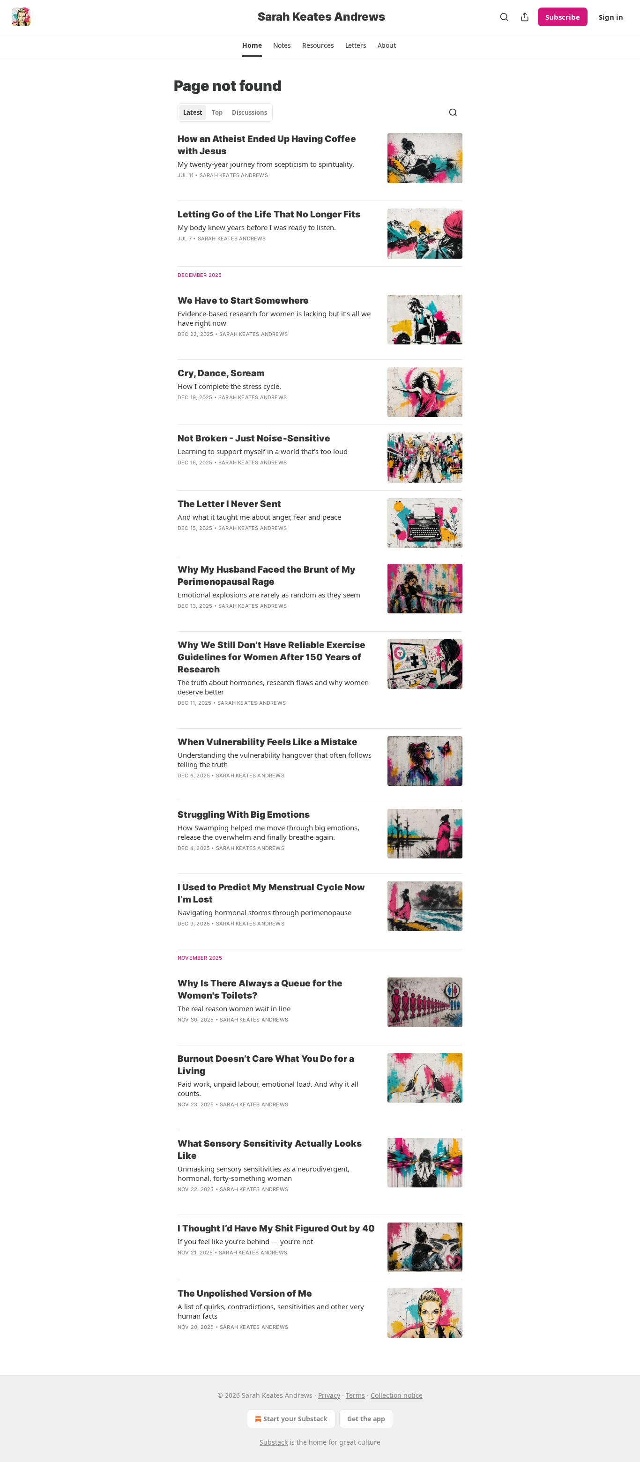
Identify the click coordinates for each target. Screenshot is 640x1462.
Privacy (329, 1395)
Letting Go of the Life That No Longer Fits (269, 214)
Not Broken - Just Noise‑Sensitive (254, 438)
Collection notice (397, 1395)
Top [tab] (217, 112)
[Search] (504, 16)
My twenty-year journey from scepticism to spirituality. (266, 164)
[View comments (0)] (249, 187)
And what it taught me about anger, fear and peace (259, 517)
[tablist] (225, 112)
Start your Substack (295, 1418)
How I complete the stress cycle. (229, 386)
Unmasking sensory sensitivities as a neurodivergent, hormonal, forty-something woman (264, 1173)
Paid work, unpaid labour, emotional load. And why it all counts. (268, 1088)
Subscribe (562, 17)
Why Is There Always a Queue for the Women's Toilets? (260, 989)
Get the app (366, 1418)
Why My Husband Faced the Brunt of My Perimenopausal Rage (267, 575)
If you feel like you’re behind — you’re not (245, 1241)
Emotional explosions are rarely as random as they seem (269, 594)
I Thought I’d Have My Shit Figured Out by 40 (276, 1228)
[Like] (184, 346)
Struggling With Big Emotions (244, 814)
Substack (274, 1442)
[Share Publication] (524, 16)
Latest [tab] (192, 112)
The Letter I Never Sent (229, 504)
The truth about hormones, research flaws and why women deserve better (273, 687)
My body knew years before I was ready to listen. (257, 227)
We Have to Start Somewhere (243, 300)
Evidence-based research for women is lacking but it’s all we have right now (274, 318)
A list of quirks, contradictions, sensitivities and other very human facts (271, 1311)
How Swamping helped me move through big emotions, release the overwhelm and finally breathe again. (268, 832)
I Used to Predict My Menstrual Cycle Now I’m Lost (271, 893)
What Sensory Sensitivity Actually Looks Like (270, 1149)
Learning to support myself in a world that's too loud (263, 451)
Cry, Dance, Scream (221, 373)
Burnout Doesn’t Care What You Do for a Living (266, 1064)
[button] (252, 45)
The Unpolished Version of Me (245, 1293)
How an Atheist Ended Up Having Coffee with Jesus (267, 145)
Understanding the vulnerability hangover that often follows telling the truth (275, 759)
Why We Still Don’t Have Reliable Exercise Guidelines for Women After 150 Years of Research (271, 657)
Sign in (611, 17)
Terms (355, 1395)
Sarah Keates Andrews (234, 175)
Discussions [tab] (249, 112)
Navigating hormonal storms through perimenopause (264, 912)
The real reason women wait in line (234, 1008)
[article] (320, 163)
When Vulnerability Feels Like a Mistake (267, 742)
